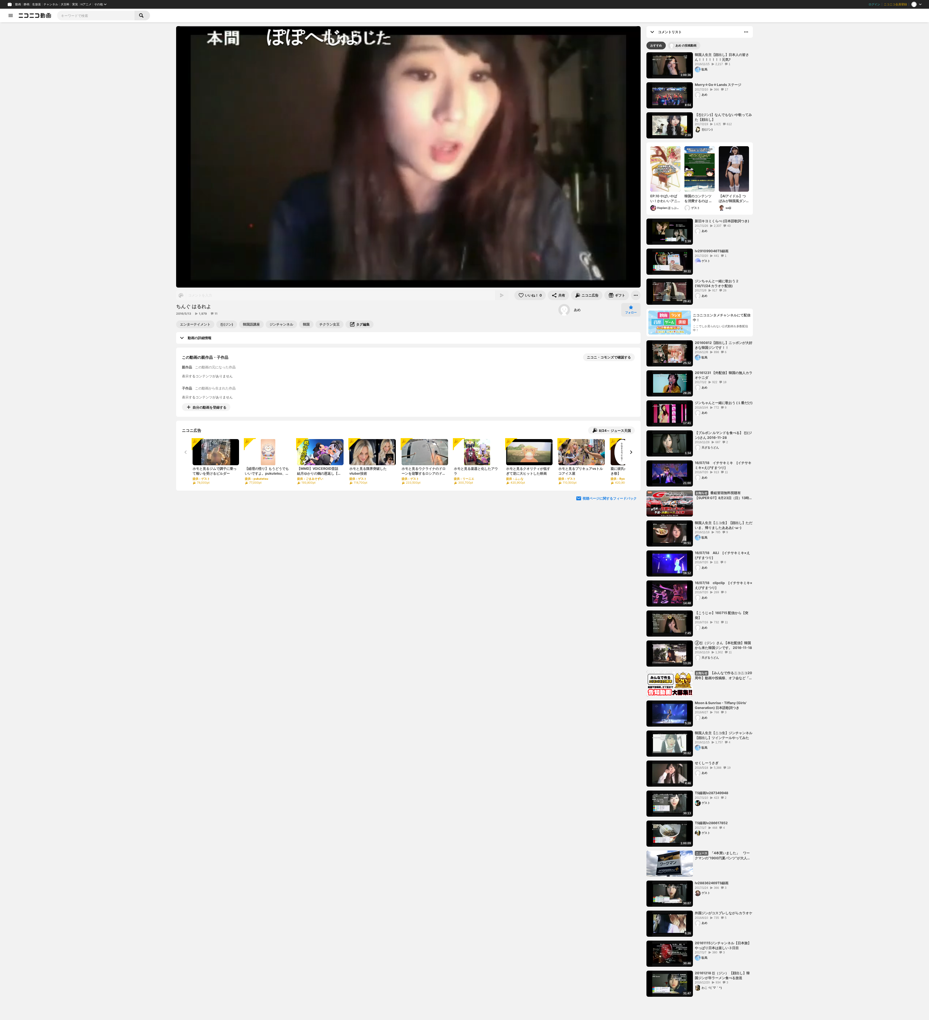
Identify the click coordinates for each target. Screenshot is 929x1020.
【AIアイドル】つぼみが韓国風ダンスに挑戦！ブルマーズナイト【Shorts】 (732, 198)
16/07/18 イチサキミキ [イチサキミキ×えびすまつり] (723, 465)
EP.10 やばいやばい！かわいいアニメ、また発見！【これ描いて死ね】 (663, 198)
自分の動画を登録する (209, 407)
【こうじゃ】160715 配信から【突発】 (721, 615)
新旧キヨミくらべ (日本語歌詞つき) (722, 221)
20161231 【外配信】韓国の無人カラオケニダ (723, 375)
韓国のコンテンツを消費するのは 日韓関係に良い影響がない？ (698, 198)
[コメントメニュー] (746, 32)
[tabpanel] (699, 524)
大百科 (65, 4)
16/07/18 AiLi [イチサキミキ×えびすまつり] (722, 555)
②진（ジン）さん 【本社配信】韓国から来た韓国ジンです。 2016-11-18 (723, 645)
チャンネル (51, 4)
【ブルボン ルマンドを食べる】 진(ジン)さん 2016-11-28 (723, 435)
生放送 (36, 4)
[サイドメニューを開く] (10, 15)
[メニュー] (636, 295)
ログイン (874, 4)
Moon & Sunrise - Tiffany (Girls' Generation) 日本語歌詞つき (721, 705)
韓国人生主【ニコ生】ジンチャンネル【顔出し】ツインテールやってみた (723, 735)
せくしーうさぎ (707, 763)
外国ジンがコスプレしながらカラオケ (723, 913)
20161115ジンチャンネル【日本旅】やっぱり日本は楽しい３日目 (723, 945)
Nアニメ (86, 4)
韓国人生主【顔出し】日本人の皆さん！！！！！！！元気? (722, 57)
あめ (577, 310)
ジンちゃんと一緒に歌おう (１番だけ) (724, 403)
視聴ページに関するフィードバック (610, 498)
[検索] (142, 15)
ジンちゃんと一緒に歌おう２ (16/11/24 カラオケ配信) (717, 283)
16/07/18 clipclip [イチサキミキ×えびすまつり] (723, 585)
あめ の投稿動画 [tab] (686, 45)
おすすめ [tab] (656, 45)
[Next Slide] (631, 452)
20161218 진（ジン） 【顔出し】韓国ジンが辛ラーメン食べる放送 (722, 975)
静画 (27, 4)
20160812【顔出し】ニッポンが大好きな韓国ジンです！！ (723, 345)
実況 (75, 4)
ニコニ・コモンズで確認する (609, 357)
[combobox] (96, 15)
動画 (18, 4)
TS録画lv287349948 (711, 793)
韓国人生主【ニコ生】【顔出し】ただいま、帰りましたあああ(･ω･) (723, 525)
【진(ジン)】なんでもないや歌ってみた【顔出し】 (723, 117)
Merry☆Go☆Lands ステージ (718, 85)
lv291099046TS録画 (711, 251)
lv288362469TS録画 (711, 883)
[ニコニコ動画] (34, 15)
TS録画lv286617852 (711, 823)
